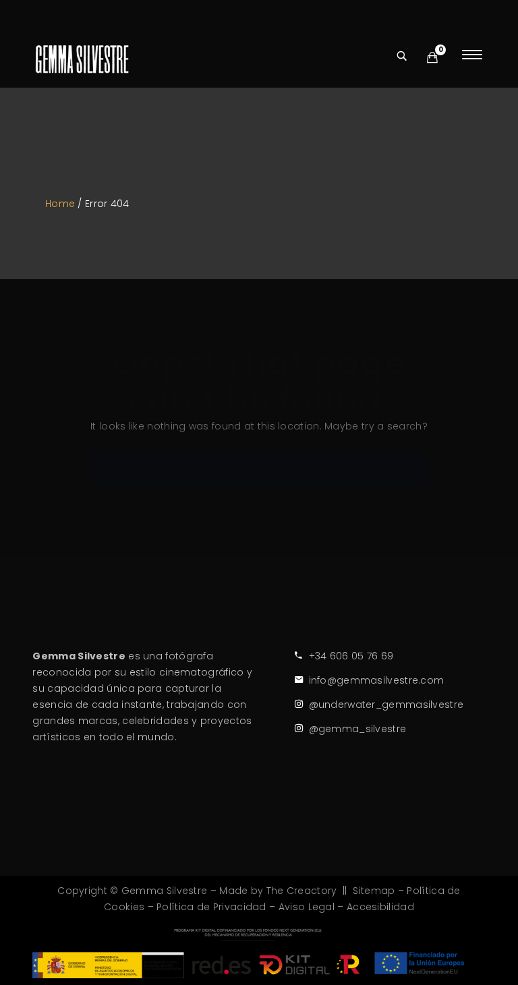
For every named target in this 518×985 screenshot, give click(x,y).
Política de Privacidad (211, 907)
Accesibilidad (380, 907)
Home (60, 203)
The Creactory (301, 890)
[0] (432, 57)
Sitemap (374, 890)
